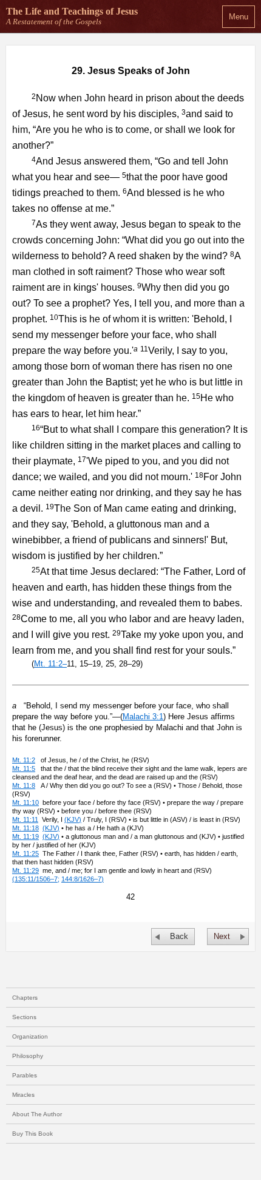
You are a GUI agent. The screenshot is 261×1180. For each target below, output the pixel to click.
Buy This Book (32, 1133)
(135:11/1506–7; (35, 879)
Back (179, 936)
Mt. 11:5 (23, 768)
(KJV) (72, 819)
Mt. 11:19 (25, 836)
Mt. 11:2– (50, 663)
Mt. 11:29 (25, 870)
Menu (238, 16)
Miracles (23, 1094)
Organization (30, 1036)
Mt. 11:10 (25, 802)
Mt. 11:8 (23, 785)
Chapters (25, 997)
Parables (24, 1075)
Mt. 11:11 (25, 819)
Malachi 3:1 (143, 716)
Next (222, 936)
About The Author (37, 1114)
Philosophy (27, 1056)
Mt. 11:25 (25, 853)
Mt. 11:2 (23, 760)
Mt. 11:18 (25, 828)
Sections (24, 1017)
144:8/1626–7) (82, 879)
